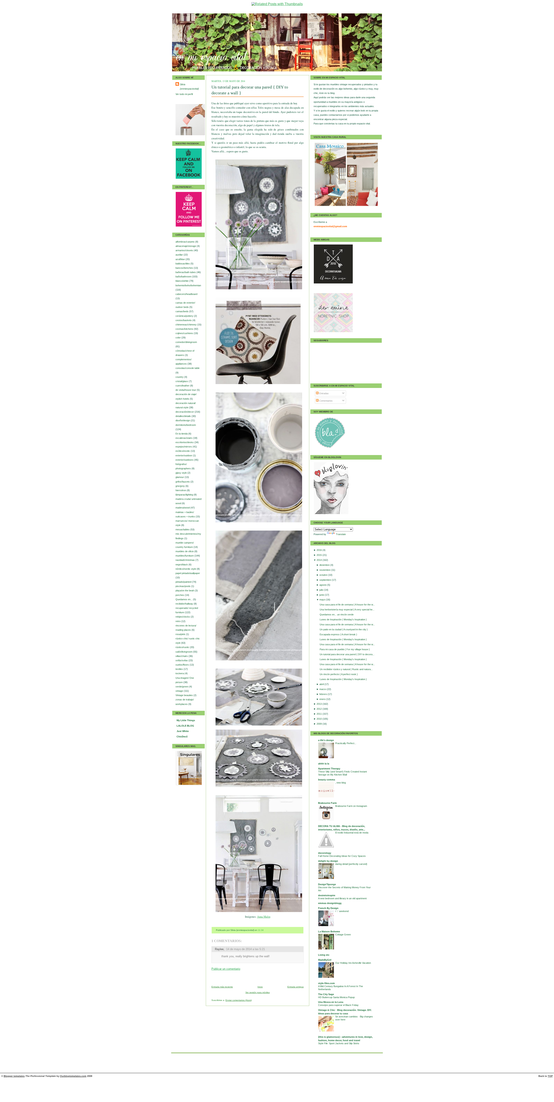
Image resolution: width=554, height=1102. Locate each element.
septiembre (325, 580)
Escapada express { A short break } (338, 634)
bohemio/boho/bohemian (188, 285)
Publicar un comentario (225, 968)
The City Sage (326, 994)
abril (321, 684)
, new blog (340, 782)
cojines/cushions (185, 333)
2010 (319, 719)
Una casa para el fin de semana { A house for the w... (347, 604)
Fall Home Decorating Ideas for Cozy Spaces (342, 856)
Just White (183, 731)
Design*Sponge (327, 884)
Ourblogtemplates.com (73, 1076)
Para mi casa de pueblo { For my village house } (345, 649)
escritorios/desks (185, 442)
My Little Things (186, 720)
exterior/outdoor (184, 455)
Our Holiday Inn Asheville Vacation (353, 963)
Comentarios (326, 400)
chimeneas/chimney (186, 324)
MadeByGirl (324, 960)
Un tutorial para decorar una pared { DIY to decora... (347, 654)
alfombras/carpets (185, 241)
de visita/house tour (186, 390)
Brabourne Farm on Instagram (351, 806)
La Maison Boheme (329, 931)
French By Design (328, 908)
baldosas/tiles (183, 263)
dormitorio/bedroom (186, 425)
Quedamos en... (184, 599)
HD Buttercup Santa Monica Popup (336, 997)
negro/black (182, 564)
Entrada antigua (295, 987)
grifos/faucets (183, 481)
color (178, 337)
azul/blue (180, 259)
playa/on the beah (185, 590)
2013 (319, 704)
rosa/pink (181, 634)
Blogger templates (14, 1076)
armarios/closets (185, 250)
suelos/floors (183, 664)
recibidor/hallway (185, 603)
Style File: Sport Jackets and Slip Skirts (338, 1043)
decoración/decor (185, 411)
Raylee (219, 949)
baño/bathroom (184, 276)
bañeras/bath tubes (186, 272)
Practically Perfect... (345, 743)
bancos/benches (185, 268)
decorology (324, 853)
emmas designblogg (329, 903)
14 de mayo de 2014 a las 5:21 (245, 949)
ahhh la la (323, 763)
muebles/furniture (185, 555)
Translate (341, 534)
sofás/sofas (182, 660)
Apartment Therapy (329, 768)
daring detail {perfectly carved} (351, 864)
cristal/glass (182, 381)
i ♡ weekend (342, 911)
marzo (323, 689)
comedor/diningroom (186, 342)
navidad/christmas (185, 560)
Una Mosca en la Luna (330, 1002)
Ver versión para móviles (257, 992)
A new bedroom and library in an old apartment (342, 898)
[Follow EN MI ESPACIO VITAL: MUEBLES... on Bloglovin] (331, 513)
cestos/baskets (184, 320)
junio (322, 595)
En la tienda (182, 433)
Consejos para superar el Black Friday (338, 1005)
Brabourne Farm (327, 803)
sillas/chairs (182, 656)
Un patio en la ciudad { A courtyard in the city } (344, 629)
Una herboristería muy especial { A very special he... (347, 609)
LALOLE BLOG (185, 725)
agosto (323, 585)
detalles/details (184, 416)
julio (321, 590)
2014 (319, 560)
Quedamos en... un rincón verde (337, 614)
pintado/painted (184, 582)
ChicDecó (182, 736)
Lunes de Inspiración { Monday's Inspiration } (343, 619)
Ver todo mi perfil (184, 94)
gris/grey (180, 486)
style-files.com (326, 983)
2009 (319, 723)
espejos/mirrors (184, 446)
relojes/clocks (183, 616)
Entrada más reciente (222, 987)
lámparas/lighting (185, 494)
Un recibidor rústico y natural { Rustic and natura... (346, 669)
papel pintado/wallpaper (188, 573)
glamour (180, 477)
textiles (180, 669)
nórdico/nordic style (186, 569)
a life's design (326, 740)
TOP (550, 1076)
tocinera (180, 673)
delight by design (328, 861)
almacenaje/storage (186, 246)
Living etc (323, 955)
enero (322, 699)
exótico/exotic (183, 451)
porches (180, 595)
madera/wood (183, 507)
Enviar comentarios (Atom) (238, 1000)
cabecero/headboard (186, 294)
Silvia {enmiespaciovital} (189, 86)
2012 (319, 709)
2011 (319, 714)
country (180, 377)
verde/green (182, 686)
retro (178, 621)
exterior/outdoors (185, 459)
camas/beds (182, 311)
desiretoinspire (326, 895)
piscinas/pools (183, 586)
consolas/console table (188, 368)
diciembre (324, 565)
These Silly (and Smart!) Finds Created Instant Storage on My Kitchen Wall (342, 773)
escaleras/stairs (184, 438)
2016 (319, 550)
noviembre (325, 570)
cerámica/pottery (185, 316)
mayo (322, 599)
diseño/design (183, 420)
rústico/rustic (183, 647)
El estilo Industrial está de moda (351, 832)
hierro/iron (181, 490)
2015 (319, 555)
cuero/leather (183, 385)
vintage (180, 691)
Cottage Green (343, 934)
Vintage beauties (184, 695)
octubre (323, 575)
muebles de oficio (185, 551)
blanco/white (182, 281)
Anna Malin (263, 917)
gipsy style (181, 472)
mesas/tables (183, 529)
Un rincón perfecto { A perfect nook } (339, 674)
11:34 (261, 930)
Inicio (260, 987)
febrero (323, 694)
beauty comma (326, 779)
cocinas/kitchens (185, 329)
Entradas (324, 393)
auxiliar (180, 254)
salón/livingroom (184, 651)
